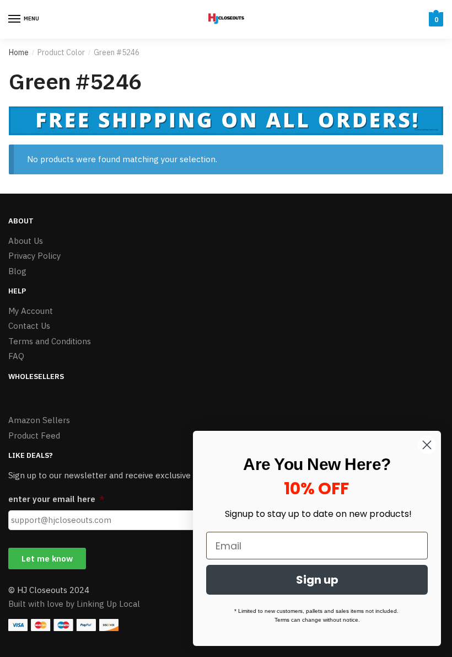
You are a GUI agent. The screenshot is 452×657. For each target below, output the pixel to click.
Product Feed (34, 435)
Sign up (317, 579)
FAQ (16, 356)
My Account (30, 311)
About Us (25, 241)
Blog (17, 271)
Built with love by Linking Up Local (74, 604)
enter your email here (56, 499)
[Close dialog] (427, 445)
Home (19, 52)
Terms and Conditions (49, 341)
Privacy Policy (34, 255)
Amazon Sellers (39, 420)
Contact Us (29, 326)
